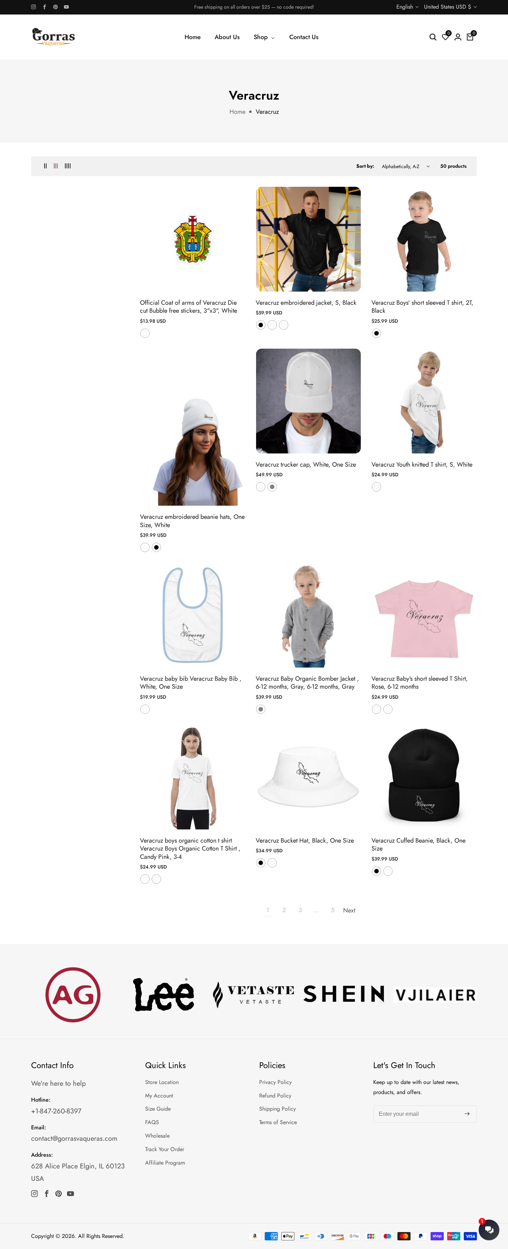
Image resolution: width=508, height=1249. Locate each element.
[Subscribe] (467, 1114)
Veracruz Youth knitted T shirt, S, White (421, 465)
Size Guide (158, 1109)
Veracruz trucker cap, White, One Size (306, 465)
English (405, 7)
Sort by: (365, 166)
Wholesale (157, 1136)
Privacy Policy (275, 1082)
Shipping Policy (277, 1109)
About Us (227, 37)
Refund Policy (275, 1096)
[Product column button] (45, 166)
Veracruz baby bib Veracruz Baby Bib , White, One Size (191, 683)
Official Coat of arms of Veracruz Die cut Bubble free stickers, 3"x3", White (188, 307)
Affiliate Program (165, 1163)
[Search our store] (433, 37)
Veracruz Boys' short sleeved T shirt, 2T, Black (422, 307)
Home (193, 37)
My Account (159, 1096)
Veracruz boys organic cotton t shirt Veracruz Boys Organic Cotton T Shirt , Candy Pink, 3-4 (190, 849)
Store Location (162, 1082)
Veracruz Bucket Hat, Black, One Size (305, 841)
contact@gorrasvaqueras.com (74, 1138)
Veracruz (267, 112)
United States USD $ (448, 7)
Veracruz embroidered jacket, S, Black (306, 303)
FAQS (152, 1122)
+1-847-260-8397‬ (56, 1111)
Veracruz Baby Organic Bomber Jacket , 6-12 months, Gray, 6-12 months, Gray (307, 683)
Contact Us (304, 37)
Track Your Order (164, 1149)
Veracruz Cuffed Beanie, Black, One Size (418, 845)
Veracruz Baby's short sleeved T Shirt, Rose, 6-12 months (419, 683)
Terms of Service (278, 1122)
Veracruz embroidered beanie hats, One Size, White (192, 521)
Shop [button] (262, 37)
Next (349, 910)
